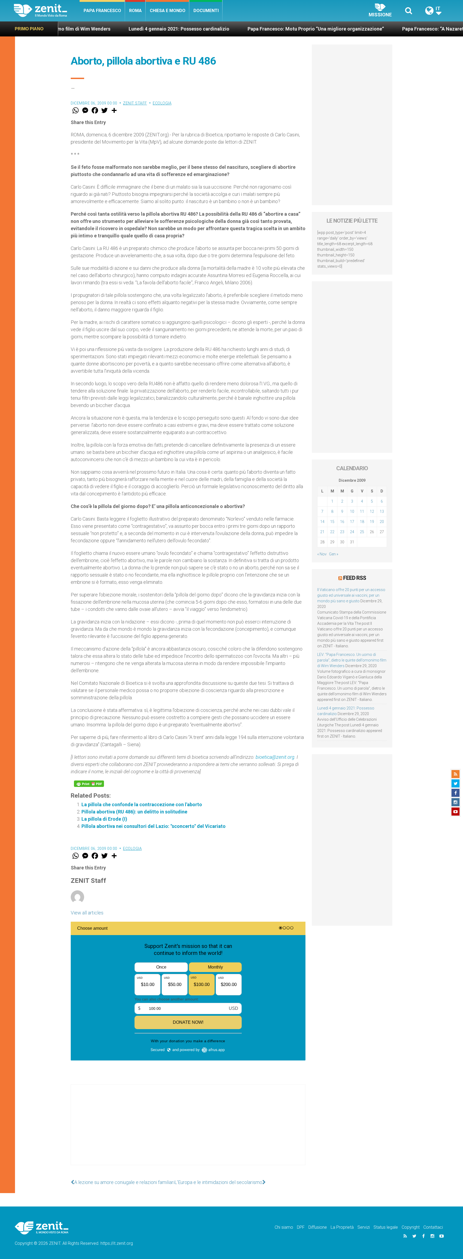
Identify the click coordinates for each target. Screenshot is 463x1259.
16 (342, 522)
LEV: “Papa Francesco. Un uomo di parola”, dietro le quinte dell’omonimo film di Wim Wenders (351, 660)
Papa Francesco (102, 10)
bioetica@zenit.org (275, 757)
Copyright (411, 1227)
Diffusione (317, 1227)
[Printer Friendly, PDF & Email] (89, 783)
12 (372, 511)
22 (332, 532)
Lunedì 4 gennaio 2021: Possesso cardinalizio (131, 29)
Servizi (363, 1227)
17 (352, 522)
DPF (301, 1227)
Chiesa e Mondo (167, 10)
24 (352, 532)
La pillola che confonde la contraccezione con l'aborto (141, 804)
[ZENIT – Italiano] (47, 10)
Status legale (386, 1227)
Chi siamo (284, 1227)
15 (332, 522)
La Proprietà (342, 1227)
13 (382, 511)
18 (362, 522)
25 (362, 532)
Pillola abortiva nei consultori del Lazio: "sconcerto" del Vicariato (153, 826)
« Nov (322, 554)
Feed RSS (354, 578)
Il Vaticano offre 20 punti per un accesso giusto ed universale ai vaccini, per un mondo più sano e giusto (351, 595)
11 (362, 511)
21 (322, 532)
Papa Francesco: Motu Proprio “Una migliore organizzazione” (268, 29)
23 (342, 532)
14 (322, 522)
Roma (135, 10)
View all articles (87, 913)
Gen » (333, 554)
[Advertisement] (188, 1130)
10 (352, 511)
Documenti (206, 10)
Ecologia (162, 103)
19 (372, 522)
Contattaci (433, 1227)
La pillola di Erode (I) (104, 819)
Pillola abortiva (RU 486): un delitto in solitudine (134, 812)
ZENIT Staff (135, 103)
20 (382, 522)
